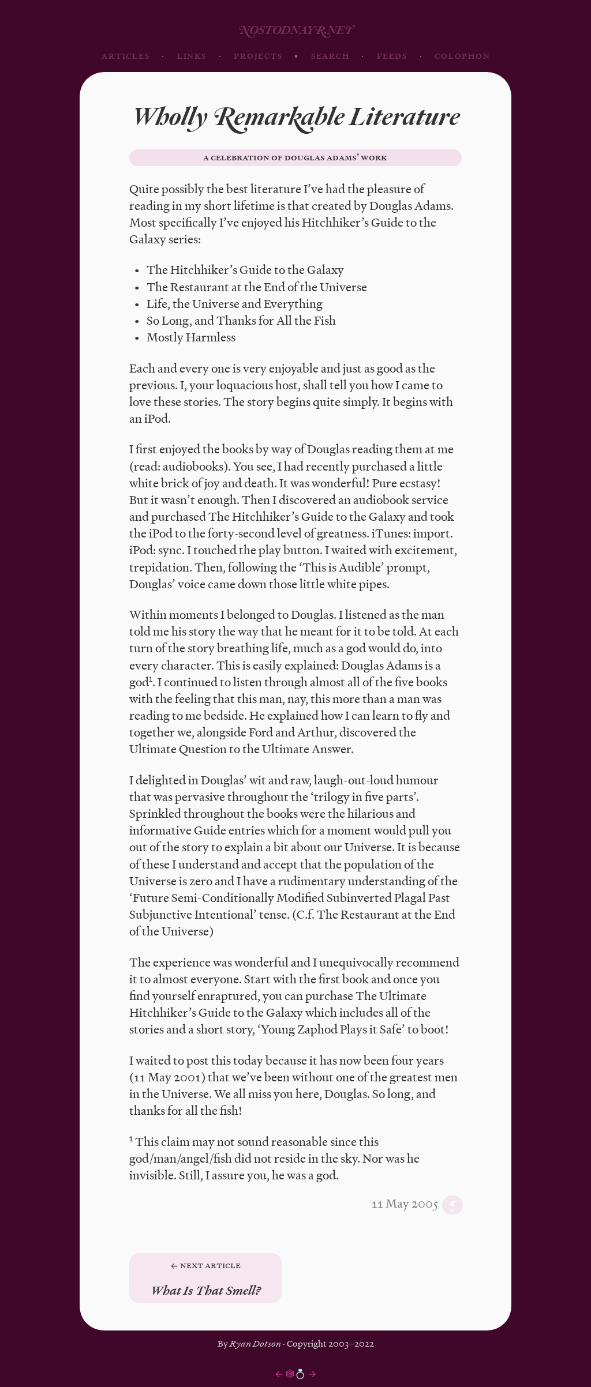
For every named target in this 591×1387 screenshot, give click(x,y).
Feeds (392, 56)
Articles (125, 56)
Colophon (462, 56)
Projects (258, 56)
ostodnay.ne (295, 30)
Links (192, 56)
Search (330, 56)
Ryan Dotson (255, 1343)
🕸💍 (295, 1373)
